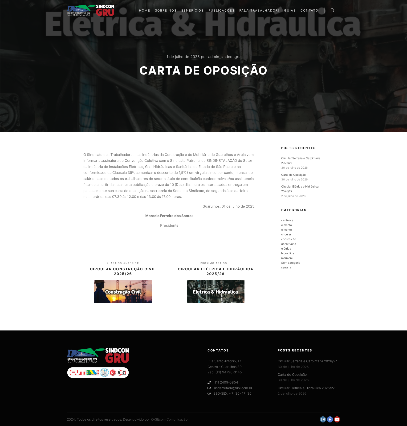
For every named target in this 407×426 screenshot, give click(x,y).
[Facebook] (330, 419)
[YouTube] (337, 419)
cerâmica (287, 220)
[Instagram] (323, 419)
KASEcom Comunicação (169, 419)
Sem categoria (290, 262)
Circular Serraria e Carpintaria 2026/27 (307, 361)
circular (286, 234)
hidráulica (287, 253)
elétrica (286, 248)
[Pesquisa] (332, 10)
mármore (287, 258)
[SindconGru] (90, 10)
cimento (286, 225)
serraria (286, 267)
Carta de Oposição (293, 174)
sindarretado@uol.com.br (232, 388)
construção (288, 239)
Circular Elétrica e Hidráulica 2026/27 (306, 388)
